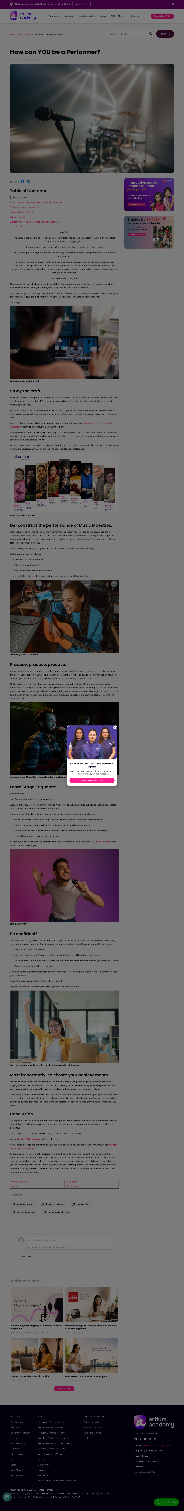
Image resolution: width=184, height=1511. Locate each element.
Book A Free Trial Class (92, 780)
